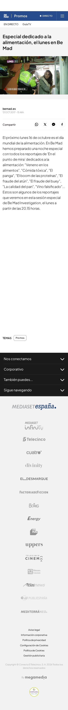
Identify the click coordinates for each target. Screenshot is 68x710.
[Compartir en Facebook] (62, 124)
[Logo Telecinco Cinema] (34, 558)
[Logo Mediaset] (34, 409)
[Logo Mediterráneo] (34, 611)
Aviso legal (34, 629)
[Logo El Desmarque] (34, 479)
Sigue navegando (18, 390)
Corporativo (13, 369)
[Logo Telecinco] (34, 439)
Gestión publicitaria (34, 655)
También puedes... (18, 379)
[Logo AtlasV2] (34, 585)
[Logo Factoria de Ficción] (34, 492)
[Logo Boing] (34, 505)
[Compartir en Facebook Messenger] (53, 124)
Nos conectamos (17, 359)
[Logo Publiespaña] (34, 598)
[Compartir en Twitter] (45, 124)
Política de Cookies (34, 650)
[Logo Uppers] (34, 545)
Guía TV (26, 24)
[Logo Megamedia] (36, 677)
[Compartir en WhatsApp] (36, 124)
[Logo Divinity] (34, 465)
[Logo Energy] (34, 518)
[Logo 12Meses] (34, 571)
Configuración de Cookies (34, 645)
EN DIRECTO (11, 24)
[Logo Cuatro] (34, 452)
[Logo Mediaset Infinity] (34, 426)
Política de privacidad (34, 640)
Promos (20, 16)
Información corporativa (34, 635)
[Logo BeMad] (34, 532)
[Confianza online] (34, 695)
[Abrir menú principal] (62, 16)
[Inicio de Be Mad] (6, 16)
